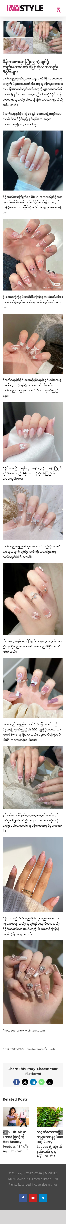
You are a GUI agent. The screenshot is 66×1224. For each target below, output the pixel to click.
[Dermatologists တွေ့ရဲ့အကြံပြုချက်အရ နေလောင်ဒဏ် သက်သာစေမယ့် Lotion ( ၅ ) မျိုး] (16, 1109)
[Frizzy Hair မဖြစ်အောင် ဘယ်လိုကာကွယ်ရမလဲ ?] (50, 1109)
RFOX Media (34, 1184)
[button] (5, 1135)
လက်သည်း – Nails (45, 1049)
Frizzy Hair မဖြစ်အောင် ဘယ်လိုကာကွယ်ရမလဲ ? (50, 1137)
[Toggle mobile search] (58, 11)
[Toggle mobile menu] (58, 7)
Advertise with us (46, 1189)
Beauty (30, 1049)
